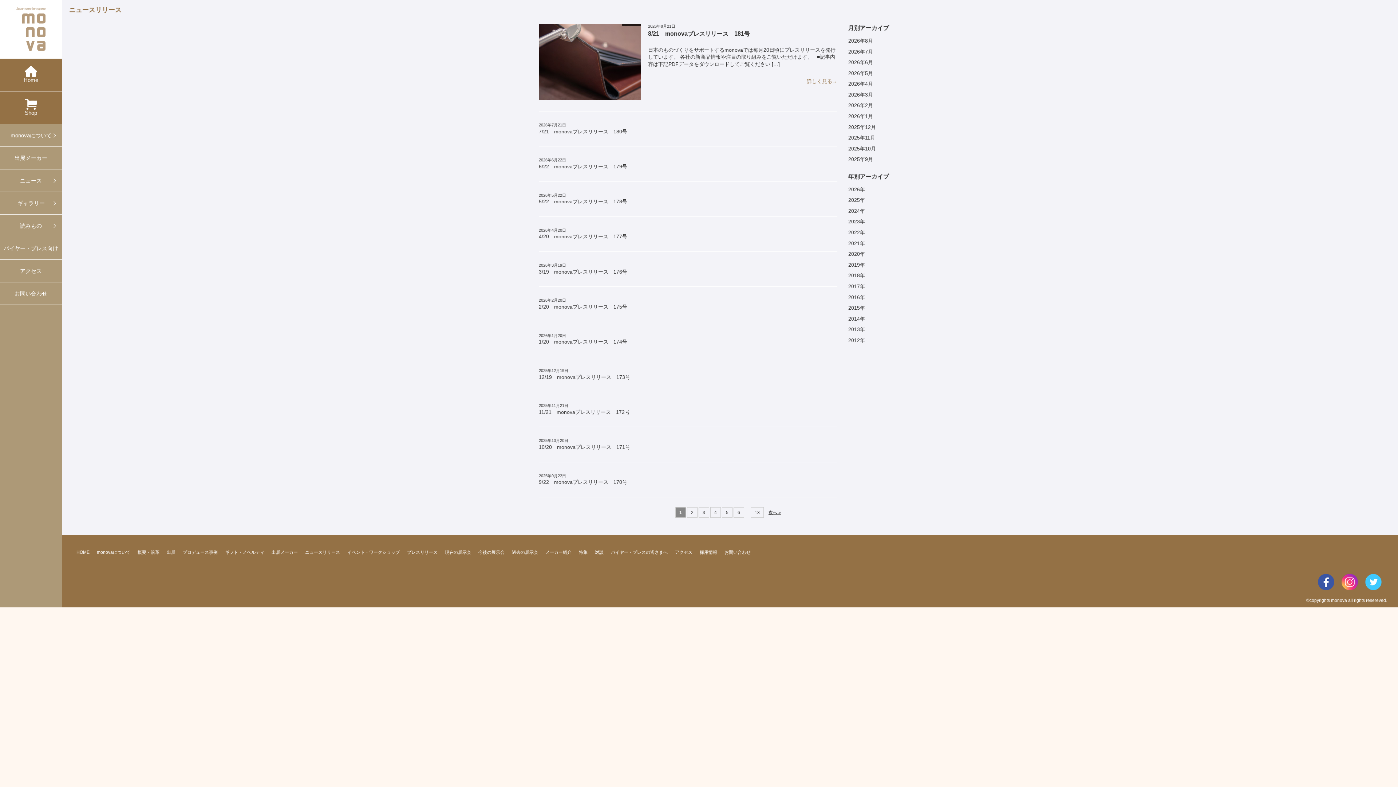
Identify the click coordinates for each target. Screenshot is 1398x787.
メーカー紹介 (558, 552)
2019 (854, 265)
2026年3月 (860, 95)
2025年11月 (861, 138)
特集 (583, 552)
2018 (854, 275)
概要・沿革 (148, 552)
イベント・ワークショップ (373, 552)
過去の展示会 (525, 552)
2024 (854, 211)
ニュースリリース (322, 552)
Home (31, 80)
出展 (171, 552)
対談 (599, 552)
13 (757, 512)
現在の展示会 (458, 552)
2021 (854, 243)
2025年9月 (860, 159)
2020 (854, 254)
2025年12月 (862, 127)
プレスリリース (422, 552)
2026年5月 (860, 73)
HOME (83, 552)
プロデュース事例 (200, 552)
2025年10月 (862, 149)
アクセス (31, 271)
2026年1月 (860, 116)
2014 (854, 319)
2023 (854, 221)
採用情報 (708, 552)
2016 (854, 297)
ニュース (31, 180)
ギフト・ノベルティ (244, 552)
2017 (854, 286)
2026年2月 (860, 105)
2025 (854, 200)
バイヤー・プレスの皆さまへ (639, 552)
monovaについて (31, 135)
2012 (854, 340)
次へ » (775, 512)
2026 (854, 189)
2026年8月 (860, 41)
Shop (31, 113)
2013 (854, 329)
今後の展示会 (491, 552)
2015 (854, 308)
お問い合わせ (31, 293)
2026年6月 (860, 62)
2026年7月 (860, 52)
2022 (854, 232)
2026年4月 (860, 84)
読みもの (31, 226)
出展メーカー (31, 158)
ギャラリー (31, 203)
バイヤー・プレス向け (31, 248)
